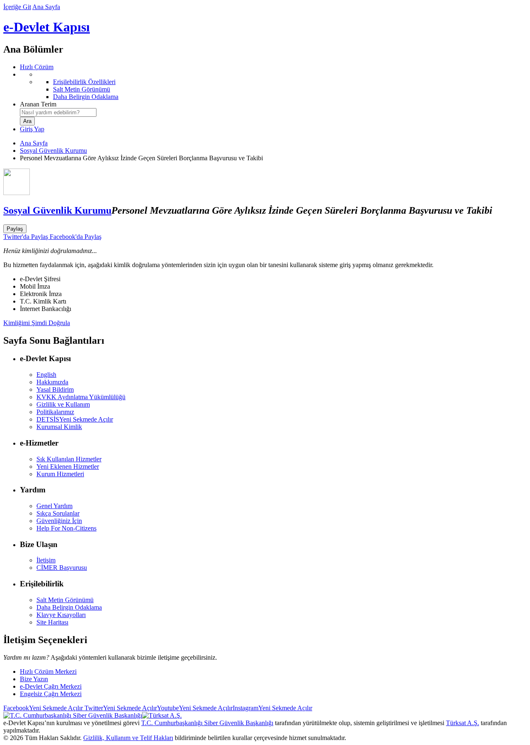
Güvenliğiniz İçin (59, 520)
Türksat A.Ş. (462, 722)
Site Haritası (52, 622)
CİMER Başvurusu (61, 567)
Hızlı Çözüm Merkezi (48, 671)
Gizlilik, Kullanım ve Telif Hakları (128, 737)
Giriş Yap (32, 129)
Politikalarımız (55, 411)
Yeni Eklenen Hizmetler (67, 466)
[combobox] (58, 112)
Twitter (120, 707)
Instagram (272, 707)
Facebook (43, 707)
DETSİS (74, 419)
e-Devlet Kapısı (46, 26)
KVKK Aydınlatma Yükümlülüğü (80, 396)
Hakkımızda (52, 382)
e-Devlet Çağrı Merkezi (51, 686)
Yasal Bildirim (55, 389)
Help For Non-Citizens (66, 528)
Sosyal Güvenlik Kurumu (53, 150)
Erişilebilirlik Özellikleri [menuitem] (84, 81)
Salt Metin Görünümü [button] (65, 599)
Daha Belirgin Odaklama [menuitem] (85, 96)
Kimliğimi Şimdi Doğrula (36, 322)
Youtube (195, 707)
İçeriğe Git (17, 6)
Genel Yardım (54, 505)
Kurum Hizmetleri (60, 473)
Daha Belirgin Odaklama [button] (69, 607)
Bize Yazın (34, 678)
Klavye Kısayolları (61, 614)
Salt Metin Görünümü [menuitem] (81, 89)
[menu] (273, 86)
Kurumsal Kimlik (59, 426)
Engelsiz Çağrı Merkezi (51, 693)
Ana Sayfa (46, 6)
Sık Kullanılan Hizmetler (68, 459)
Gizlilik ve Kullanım (63, 404)
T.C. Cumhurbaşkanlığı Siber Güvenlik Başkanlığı (207, 722)
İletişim (45, 560)
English (46, 374)
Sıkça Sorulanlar (58, 513)
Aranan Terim (38, 104)
